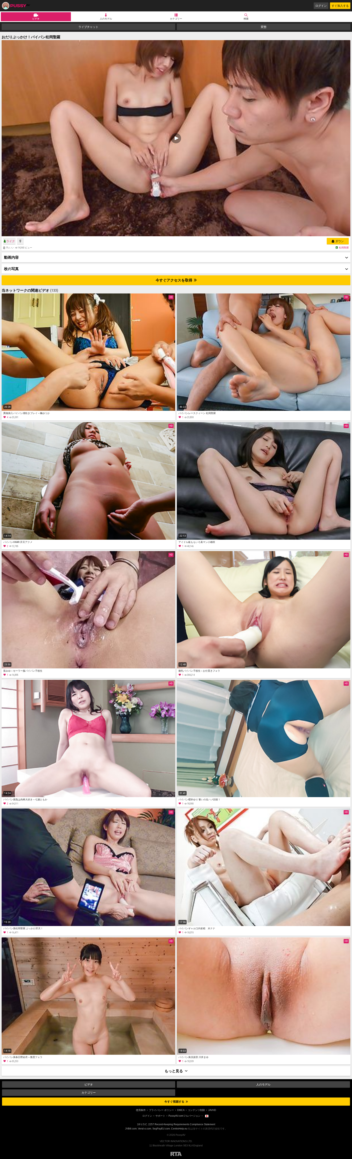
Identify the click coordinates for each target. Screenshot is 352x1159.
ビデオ (36, 18)
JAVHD (212, 1110)
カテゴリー (176, 18)
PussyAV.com (16, 5)
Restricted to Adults (176, 1154)
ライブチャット (88, 27)
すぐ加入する (340, 5)
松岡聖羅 (344, 247)
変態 (263, 27)
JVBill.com (131, 1128)
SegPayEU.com (161, 1128)
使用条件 (141, 1110)
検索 (246, 18)
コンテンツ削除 (196, 1110)
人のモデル (106, 18)
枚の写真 (11, 269)
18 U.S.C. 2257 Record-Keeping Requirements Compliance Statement (176, 1124)
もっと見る (174, 1071)
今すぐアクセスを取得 (174, 280)
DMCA (181, 1110)
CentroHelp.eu (179, 1128)
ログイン (321, 5)
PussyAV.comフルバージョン (184, 1115)
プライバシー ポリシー (161, 1110)
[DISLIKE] (20, 241)
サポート (160, 1115)
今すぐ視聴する (174, 1101)
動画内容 (11, 257)
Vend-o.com (144, 1128)
